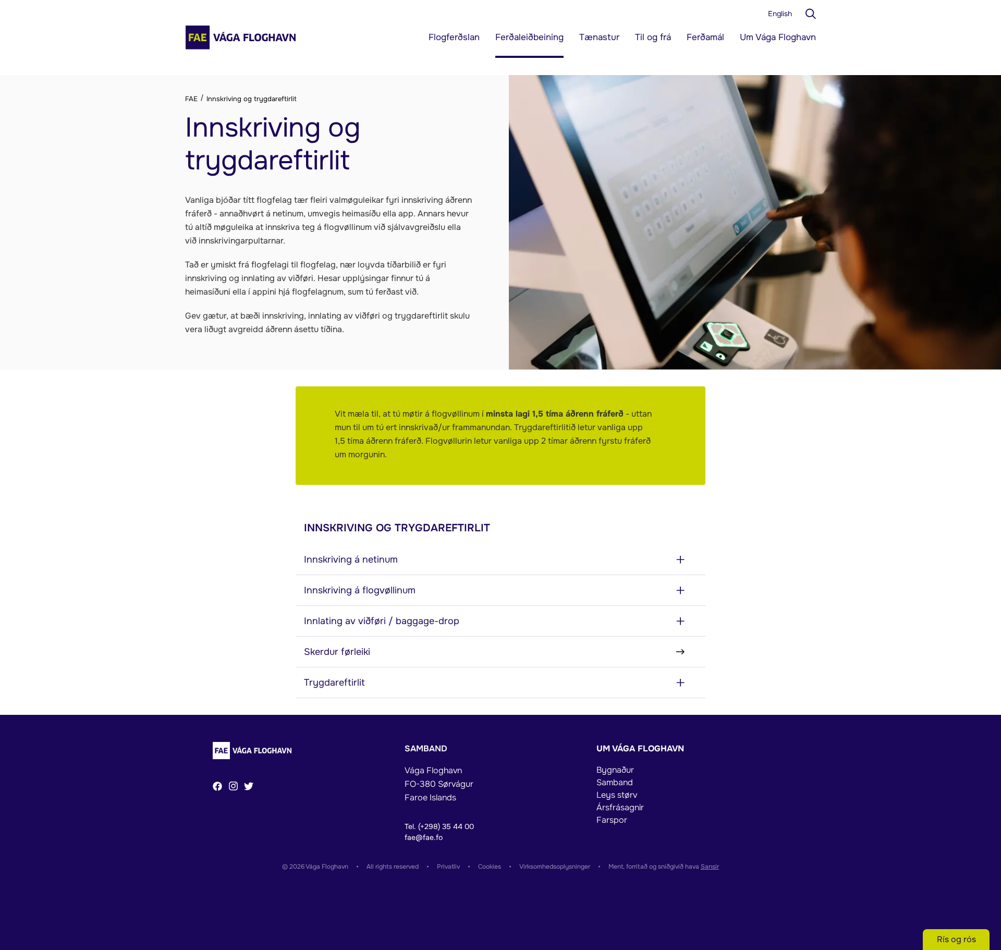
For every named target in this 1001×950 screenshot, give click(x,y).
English (780, 13)
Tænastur (599, 37)
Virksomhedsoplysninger (554, 866)
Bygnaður (615, 769)
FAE (192, 98)
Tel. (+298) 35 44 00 (439, 826)
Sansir (710, 866)
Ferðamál (705, 37)
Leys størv (616, 794)
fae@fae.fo (424, 837)
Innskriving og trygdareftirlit (250, 98)
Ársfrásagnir (620, 807)
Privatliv (448, 866)
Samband (614, 782)
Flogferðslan (454, 37)
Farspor (611, 819)
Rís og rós (956, 939)
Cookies (489, 866)
